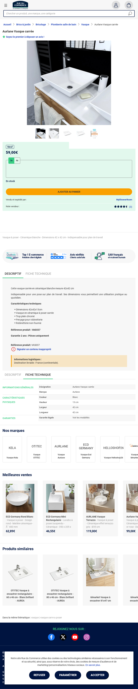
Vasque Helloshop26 (113, 458)
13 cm (75, 402)
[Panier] (129, 5)
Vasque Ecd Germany (86, 456)
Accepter (97, 675)
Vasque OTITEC (36, 456)
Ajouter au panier (69, 191)
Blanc (75, 397)
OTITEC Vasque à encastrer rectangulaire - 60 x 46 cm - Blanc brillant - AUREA (20, 595)
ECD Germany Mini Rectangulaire (56, 518)
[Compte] (116, 5)
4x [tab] (17, 160)
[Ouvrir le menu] (6, 5)
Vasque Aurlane (61, 456)
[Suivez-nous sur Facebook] (51, 637)
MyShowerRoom (124, 199)
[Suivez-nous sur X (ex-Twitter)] (63, 637)
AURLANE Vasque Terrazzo (95, 518)
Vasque (85, 24)
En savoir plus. (93, 665)
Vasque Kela (12, 458)
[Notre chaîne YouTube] (75, 637)
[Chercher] (130, 13)
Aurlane (76, 392)
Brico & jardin (23, 24)
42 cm (75, 407)
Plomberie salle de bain (63, 24)
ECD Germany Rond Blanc (19, 516)
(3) (130, 206)
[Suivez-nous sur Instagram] (86, 637)
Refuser (39, 675)
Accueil (7, 24)
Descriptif (13, 374)
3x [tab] (11, 160)
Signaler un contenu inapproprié (34, 349)
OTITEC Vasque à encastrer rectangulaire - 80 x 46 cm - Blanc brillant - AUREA (60, 595)
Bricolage (41, 24)
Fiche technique (38, 273)
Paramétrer (68, 675)
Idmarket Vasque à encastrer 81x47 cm (100, 599)
